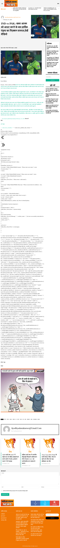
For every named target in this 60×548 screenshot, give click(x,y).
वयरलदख (35, 419)
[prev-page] (12, 9)
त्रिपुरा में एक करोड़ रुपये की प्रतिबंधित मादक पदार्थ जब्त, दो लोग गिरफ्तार (52, 95)
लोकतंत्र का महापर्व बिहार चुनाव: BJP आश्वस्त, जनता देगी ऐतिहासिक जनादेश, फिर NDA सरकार (50, 9)
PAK (8, 419)
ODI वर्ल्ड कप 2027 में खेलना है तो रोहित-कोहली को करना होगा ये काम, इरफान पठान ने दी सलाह (53, 59)
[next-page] (59, 9)
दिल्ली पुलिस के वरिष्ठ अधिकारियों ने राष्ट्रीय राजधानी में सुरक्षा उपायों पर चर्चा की (22, 538)
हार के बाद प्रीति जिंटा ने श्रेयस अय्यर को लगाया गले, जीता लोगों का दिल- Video (52, 90)
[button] (58, 3)
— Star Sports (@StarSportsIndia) (8, 118)
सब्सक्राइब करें (54, 501)
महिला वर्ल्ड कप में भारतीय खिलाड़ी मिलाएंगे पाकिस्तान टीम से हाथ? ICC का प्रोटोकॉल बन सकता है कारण (29, 459)
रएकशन (28, 419)
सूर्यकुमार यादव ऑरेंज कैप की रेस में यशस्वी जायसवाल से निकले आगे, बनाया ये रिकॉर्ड (52, 107)
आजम (14, 419)
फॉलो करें (45, 501)
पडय (21, 419)
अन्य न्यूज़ (3, 124)
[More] (36, 43)
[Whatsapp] (22, 120)
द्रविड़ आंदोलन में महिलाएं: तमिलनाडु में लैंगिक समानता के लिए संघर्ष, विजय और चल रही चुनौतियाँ (19, 9)
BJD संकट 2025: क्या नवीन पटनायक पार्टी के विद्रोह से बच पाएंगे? (52, 47)
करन (18, 419)
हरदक (39, 419)
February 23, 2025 (20, 118)
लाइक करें (35, 501)
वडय (31, 419)
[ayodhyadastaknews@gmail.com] (2, 17)
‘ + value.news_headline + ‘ (7, 127)
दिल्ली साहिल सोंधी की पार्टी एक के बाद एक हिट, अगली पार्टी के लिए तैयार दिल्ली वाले (37, 516)
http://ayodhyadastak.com (16, 431)
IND (5, 419)
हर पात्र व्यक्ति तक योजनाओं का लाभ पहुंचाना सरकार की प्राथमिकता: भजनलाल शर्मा (52, 112)
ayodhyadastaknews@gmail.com (12, 17)
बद (23, 419)
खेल (32, 35)
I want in (53, 80)
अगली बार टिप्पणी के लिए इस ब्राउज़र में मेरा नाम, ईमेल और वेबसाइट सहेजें (15, 490)
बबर (25, 419)
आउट (11, 419)
